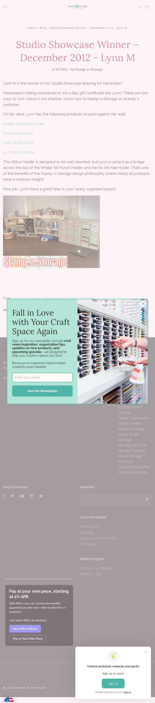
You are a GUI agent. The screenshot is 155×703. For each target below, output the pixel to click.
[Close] (143, 304)
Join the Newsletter (42, 391)
